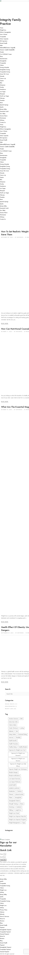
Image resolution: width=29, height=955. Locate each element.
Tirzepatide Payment (5, 932)
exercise (11, 737)
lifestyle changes (13, 772)
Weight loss (3, 30)
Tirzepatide (3, 37)
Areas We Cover (4, 74)
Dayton (2, 81)
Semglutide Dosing (5, 70)
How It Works (3, 34)
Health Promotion (13, 744)
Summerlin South (4, 111)
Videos (2, 65)
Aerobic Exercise (13, 719)
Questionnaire (3, 59)
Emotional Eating (22, 734)
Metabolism (12, 791)
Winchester (3, 118)
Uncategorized (10, 706)
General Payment (4, 934)
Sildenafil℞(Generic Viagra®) (7, 48)
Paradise (2, 100)
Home (1, 28)
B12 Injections (3, 41)
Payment (2, 927)
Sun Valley (2, 114)
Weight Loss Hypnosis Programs (17, 819)
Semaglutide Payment (5, 930)
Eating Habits (12, 734)
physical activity (19, 794)
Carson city (3, 78)
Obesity (11, 794)
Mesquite (2, 94)
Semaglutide (3, 61)
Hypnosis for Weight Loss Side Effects (18, 765)
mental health (12, 785)
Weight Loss (3, 890)
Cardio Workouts (13, 728)
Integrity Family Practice (10, 21)
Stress (21, 804)
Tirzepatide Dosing (5, 72)
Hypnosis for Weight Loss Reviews (18, 760)
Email (1, 857)
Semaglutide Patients (14, 801)
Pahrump (2, 98)
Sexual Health (3, 43)
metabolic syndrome (14, 788)
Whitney (2, 120)
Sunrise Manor (4, 116)
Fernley (2, 87)
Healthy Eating (12, 747)
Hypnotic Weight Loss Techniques (18, 769)
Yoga (23, 823)
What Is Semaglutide (5, 32)
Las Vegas (2, 92)
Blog (1, 923)
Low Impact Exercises (14, 779)
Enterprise (2, 85)
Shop (1, 56)
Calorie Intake (12, 725)
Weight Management (14, 823)
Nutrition (19, 791)
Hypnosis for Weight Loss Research (18, 754)
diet (17, 731)
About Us (2, 919)
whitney (2, 892)
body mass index (13, 722)
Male (1, 45)
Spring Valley (3, 109)
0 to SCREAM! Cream (6, 54)
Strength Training (13, 804)
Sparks (1, 107)
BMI (21, 719)
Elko (1, 83)
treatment (18, 807)
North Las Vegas (4, 96)
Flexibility (18, 737)
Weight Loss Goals (14, 813)
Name (1, 854)
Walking (11, 810)
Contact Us (3, 122)
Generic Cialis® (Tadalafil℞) (7, 50)
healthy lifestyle (23, 747)
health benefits (13, 741)
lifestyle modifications (14, 775)
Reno (1, 103)
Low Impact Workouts (14, 782)
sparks (1, 881)
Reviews (2, 921)
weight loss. (18, 810)
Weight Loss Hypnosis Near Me (17, 816)
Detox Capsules (4, 39)
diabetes (11, 731)
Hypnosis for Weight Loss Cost (17, 750)
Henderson (3, 89)
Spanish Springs (4, 105)
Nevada (2, 76)
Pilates (10, 797)
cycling (22, 728)
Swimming (11, 807)
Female (2, 52)
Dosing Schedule (4, 67)
